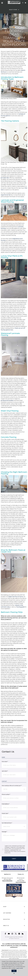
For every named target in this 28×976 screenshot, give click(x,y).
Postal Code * (5, 813)
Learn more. (19, 968)
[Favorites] (22, 2)
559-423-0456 (7, 879)
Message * (4, 831)
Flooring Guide (13, 16)
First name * (5, 761)
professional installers (7, 400)
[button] (14, 789)
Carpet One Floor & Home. (16, 937)
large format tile (5, 195)
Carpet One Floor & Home (15, 596)
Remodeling (22, 16)
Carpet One (4, 16)
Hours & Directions (7, 880)
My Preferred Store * (7, 822)
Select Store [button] (13, 9)
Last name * (5, 771)
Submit (14, 858)
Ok (14, 970)
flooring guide (20, 607)
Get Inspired (7, 913)
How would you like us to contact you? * (12, 785)
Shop (4, 906)
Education (6, 919)
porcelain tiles (5, 177)
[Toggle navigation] (2, 3)
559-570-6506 (20, 880)
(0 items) (25, 2)
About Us (6, 925)
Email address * (5, 803)
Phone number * (6, 794)
